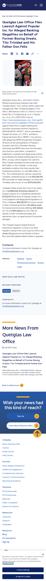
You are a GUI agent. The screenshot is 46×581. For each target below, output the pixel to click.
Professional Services (26, 262)
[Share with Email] (27, 54)
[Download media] (42, 92)
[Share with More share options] (38, 54)
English (6, 291)
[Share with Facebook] (22, 54)
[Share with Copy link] (32, 54)
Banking (20, 258)
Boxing (41, 262)
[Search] (36, 5)
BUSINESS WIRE (31, 100)
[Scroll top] (37, 434)
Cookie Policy (8, 563)
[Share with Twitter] (17, 54)
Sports (29, 258)
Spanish (16, 291)
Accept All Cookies (23, 576)
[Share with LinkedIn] (12, 54)
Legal (19, 266)
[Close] (43, 554)
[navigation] (41, 5)
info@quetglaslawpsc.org (13, 251)
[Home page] (12, 5)
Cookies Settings (23, 570)
